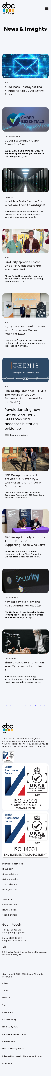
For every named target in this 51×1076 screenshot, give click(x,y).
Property (9, 197)
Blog (7, 83)
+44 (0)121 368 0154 (12, 929)
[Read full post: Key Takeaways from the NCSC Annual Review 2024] (25, 581)
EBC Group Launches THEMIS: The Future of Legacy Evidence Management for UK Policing (25, 396)
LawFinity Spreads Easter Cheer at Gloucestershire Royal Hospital (23, 265)
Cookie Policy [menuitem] (8, 1041)
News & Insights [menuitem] (10, 909)
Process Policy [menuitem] (9, 1020)
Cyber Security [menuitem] (10, 879)
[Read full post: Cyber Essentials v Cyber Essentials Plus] (25, 119)
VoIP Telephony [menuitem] (10, 884)
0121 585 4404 (19, 940)
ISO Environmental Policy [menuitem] (14, 1034)
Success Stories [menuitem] (10, 904)
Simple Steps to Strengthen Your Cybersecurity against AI (24, 666)
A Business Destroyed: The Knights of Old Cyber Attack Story (24, 90)
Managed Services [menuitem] (12, 863)
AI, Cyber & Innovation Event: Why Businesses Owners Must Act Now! (25, 330)
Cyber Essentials (12, 136)
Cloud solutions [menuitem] (10, 874)
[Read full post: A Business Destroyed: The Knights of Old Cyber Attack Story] (25, 66)
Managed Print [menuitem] (10, 889)
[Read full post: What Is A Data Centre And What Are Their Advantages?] (25, 180)
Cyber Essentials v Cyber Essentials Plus (22, 142)
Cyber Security (11, 598)
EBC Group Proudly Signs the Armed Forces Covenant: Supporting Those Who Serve (25, 541)
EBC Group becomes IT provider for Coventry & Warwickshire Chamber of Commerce (23, 480)
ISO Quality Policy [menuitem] (10, 1027)
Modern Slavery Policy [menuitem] (13, 1049)
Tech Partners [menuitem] (9, 915)
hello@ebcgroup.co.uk (14, 932)
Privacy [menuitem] (6, 983)
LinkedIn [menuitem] (6, 998)
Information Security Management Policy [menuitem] (22, 1056)
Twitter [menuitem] (5, 1005)
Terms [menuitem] (5, 990)
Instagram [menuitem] (7, 1012)
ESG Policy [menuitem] (7, 1063)
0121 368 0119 (15, 938)
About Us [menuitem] (7, 899)
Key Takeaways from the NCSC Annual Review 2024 (23, 603)
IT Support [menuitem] (7, 868)
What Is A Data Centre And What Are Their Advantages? (25, 203)
